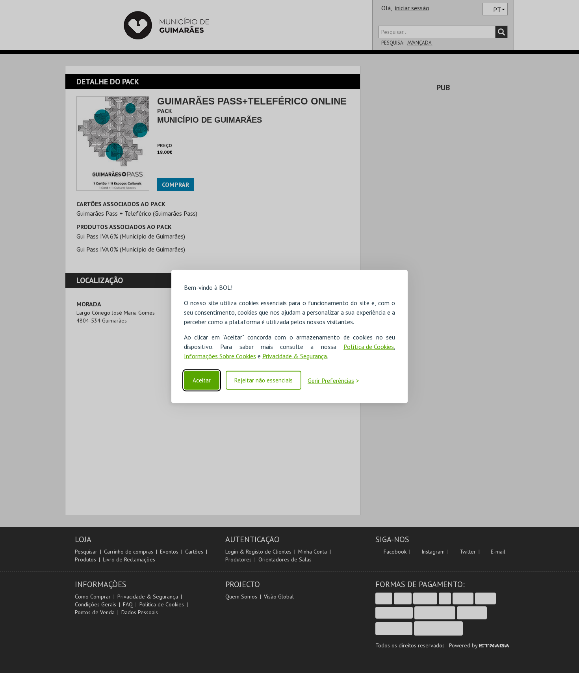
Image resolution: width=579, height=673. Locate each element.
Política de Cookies (368, 346)
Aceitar (202, 380)
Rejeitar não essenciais (263, 380)
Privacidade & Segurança (294, 356)
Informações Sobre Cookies (220, 356)
